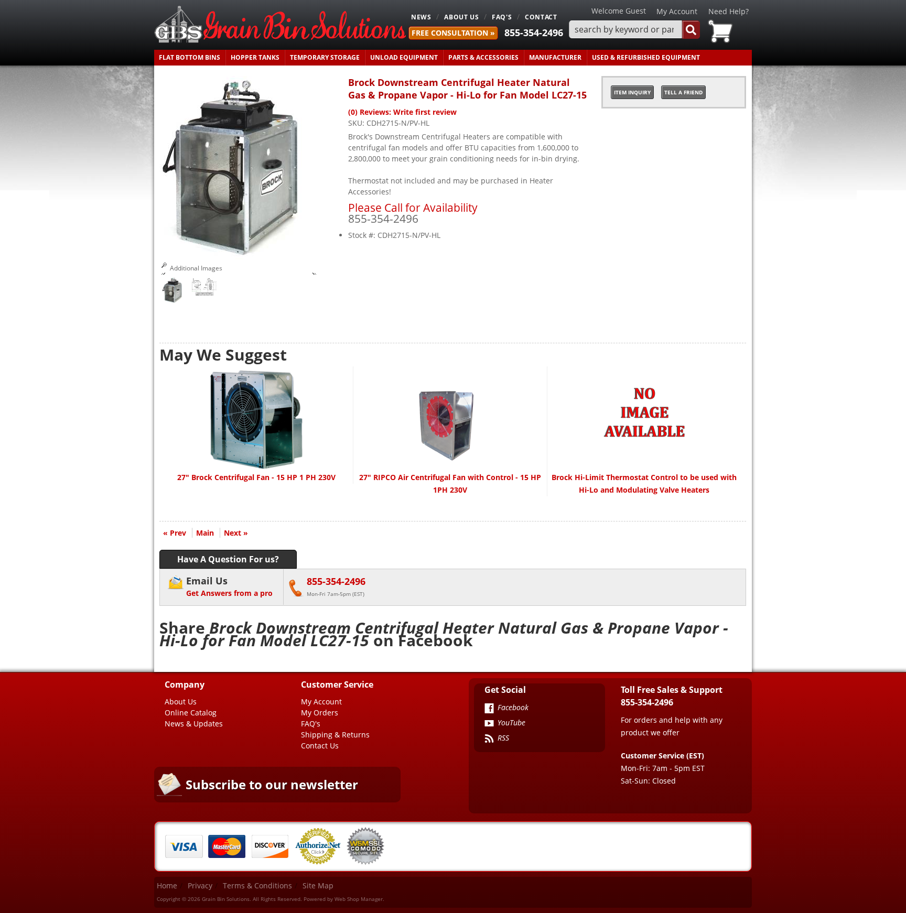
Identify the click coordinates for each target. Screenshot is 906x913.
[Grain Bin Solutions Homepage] (280, 25)
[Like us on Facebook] (489, 709)
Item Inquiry (632, 92)
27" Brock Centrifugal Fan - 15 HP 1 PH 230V (256, 477)
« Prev (174, 533)
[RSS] (489, 739)
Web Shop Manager (359, 899)
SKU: (357, 123)
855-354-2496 (533, 32)
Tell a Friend (683, 92)
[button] (634, 29)
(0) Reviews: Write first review (402, 112)
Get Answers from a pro (229, 586)
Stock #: (363, 235)
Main (205, 533)
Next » (236, 533)
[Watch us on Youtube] (489, 724)
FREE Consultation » (453, 33)
